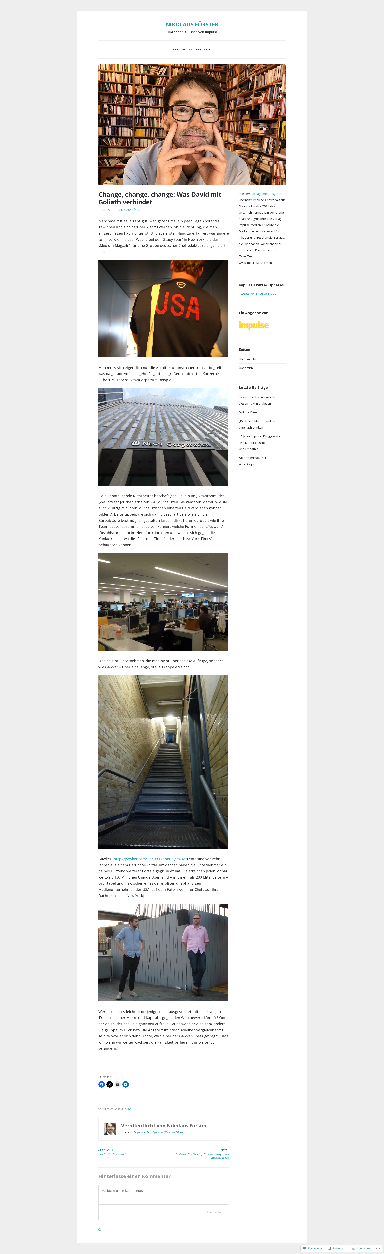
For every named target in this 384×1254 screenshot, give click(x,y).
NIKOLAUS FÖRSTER (192, 24)
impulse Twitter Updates (261, 285)
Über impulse (182, 49)
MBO (128, 1109)
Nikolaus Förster (131, 210)
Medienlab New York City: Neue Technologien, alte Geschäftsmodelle (202, 1154)
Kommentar (214, 1212)
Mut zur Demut (249, 412)
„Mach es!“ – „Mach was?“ (112, 1152)
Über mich (203, 49)
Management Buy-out (266, 194)
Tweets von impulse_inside (257, 293)
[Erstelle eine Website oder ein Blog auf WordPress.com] (99, 1230)
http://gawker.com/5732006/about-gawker (150, 858)
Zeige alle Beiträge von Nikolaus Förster (159, 1132)
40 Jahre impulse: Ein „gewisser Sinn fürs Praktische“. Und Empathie (260, 442)
